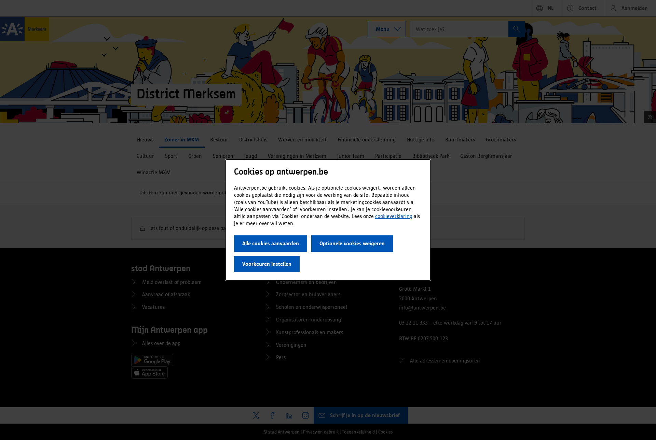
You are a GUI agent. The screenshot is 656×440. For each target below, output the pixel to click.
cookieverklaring (393, 216)
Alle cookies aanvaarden (270, 243)
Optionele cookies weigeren (352, 243)
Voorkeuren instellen (266, 264)
